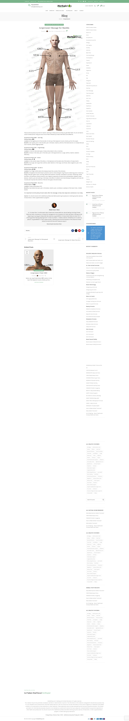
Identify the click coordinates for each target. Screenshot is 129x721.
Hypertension (89, 463)
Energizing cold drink (91, 287)
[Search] (95, 6)
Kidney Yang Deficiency (91, 472)
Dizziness (94, 457)
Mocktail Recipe (90, 138)
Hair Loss (88, 98)
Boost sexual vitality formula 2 (93, 344)
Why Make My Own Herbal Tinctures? (95, 513)
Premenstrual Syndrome (91, 476)
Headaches (88, 103)
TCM (87, 171)
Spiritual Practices (90, 166)
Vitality (88, 179)
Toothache (95, 488)
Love (87, 131)
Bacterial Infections (90, 451)
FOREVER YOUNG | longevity (93, 388)
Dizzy (87, 73)
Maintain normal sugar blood (93, 282)
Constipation (89, 57)
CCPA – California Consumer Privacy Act (69, 715)
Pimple (88, 149)
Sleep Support (96, 480)
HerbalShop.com (40, 718)
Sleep (87, 161)
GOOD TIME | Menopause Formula (94, 400)
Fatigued (88, 80)
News (87, 144)
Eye (87, 78)
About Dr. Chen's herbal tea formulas (95, 268)
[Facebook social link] (78, 1)
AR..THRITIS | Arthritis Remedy (93, 395)
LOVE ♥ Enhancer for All (92, 370)
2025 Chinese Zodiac (91, 27)
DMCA (81, 715)
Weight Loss (89, 181)
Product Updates (90, 151)
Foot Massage (89, 90)
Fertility (88, 88)
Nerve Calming (90, 474)
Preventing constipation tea (93, 279)
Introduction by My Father (92, 270)
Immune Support (97, 463)
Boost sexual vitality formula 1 (93, 341)
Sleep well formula (90, 326)
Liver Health (100, 472)
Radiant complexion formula (93, 309)
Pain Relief (96, 474)
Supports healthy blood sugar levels (94, 486)
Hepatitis (88, 108)
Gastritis (88, 95)
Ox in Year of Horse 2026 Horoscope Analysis (97, 205)
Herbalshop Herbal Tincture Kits (94, 365)
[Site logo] (64, 5)
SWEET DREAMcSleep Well (92, 398)
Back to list (54, 239)
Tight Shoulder (90, 174)
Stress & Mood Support (91, 484)
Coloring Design (90, 55)
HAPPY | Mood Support (91, 393)
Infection (54, 24)
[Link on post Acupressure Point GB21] (38, 260)
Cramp (88, 60)
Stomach (95, 482)
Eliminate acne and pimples (93, 316)
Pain (87, 146)
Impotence (88, 123)
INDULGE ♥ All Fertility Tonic (93, 385)
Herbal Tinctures (90, 116)
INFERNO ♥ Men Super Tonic (93, 378)
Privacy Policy (49, 715)
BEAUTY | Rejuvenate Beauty (93, 390)
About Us (88, 32)
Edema (98, 457)
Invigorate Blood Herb (91, 470)
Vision (87, 176)
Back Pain (88, 52)
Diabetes (88, 68)
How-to (88, 121)
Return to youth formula (92, 304)
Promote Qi (100, 476)
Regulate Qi (89, 478)
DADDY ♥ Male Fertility (91, 383)
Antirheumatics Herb (96, 447)
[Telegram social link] (82, 230)
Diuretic (88, 457)
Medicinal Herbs (90, 133)
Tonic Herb (89, 488)
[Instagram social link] (82, 1)
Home (60, 19)
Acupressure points (38, 270)
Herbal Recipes (90, 113)
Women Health (89, 186)
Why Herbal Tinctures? (91, 410)
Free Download (90, 93)
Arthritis (88, 50)
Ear (87, 75)
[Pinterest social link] (85, 1)
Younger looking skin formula (93, 301)
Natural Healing (59, 24)
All (86, 367)
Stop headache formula (92, 321)
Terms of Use (56, 715)
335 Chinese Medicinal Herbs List (94, 260)
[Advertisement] (97, 354)
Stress (87, 169)
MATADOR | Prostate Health (92, 405)
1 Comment (102, 200)
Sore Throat (89, 482)
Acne (87, 35)
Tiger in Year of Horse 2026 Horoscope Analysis (98, 214)
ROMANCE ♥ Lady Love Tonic (93, 372)
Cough (101, 453)
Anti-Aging (88, 45)
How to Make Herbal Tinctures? (94, 408)
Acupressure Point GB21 (38, 273)
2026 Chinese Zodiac (91, 30)
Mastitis (28, 230)
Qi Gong (88, 154)
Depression (89, 62)
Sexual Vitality (89, 156)
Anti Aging (89, 447)
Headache (102, 459)
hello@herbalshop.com (37, 6)
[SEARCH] (103, 499)
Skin (87, 159)
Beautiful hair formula (91, 314)
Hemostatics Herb (90, 461)
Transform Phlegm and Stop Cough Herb (94, 490)
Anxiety (88, 47)
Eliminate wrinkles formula (93, 311)
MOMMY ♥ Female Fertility (92, 380)
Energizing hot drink (91, 289)
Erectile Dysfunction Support (92, 459)
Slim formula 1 (89, 331)
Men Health (89, 136)
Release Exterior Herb (97, 478)
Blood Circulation (99, 451)
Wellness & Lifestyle (91, 184)
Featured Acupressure (91, 85)
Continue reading (38, 282)
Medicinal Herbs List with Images (94, 263)
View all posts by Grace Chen (54, 224)
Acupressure (66, 19)
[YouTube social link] (84, 1)
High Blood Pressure (91, 118)
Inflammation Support (91, 556)
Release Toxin (89, 480)
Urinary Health (89, 493)
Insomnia (88, 128)
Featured (88, 83)
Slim (87, 164)
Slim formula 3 (90, 336)
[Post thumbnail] (88, 198)
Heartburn (88, 106)
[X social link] (80, 1)
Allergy (88, 42)
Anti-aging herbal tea (91, 298)
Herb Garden (89, 111)
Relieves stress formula (92, 324)
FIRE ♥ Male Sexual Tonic (92, 375)
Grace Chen (51, 31)
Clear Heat (89, 453)
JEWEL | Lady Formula (91, 403)
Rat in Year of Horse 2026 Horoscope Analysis (97, 197)
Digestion (88, 70)
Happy (87, 100)
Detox (87, 65)
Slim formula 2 (90, 334)
